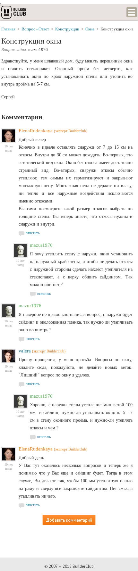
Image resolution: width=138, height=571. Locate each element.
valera (25, 350)
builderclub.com (14, 12)
